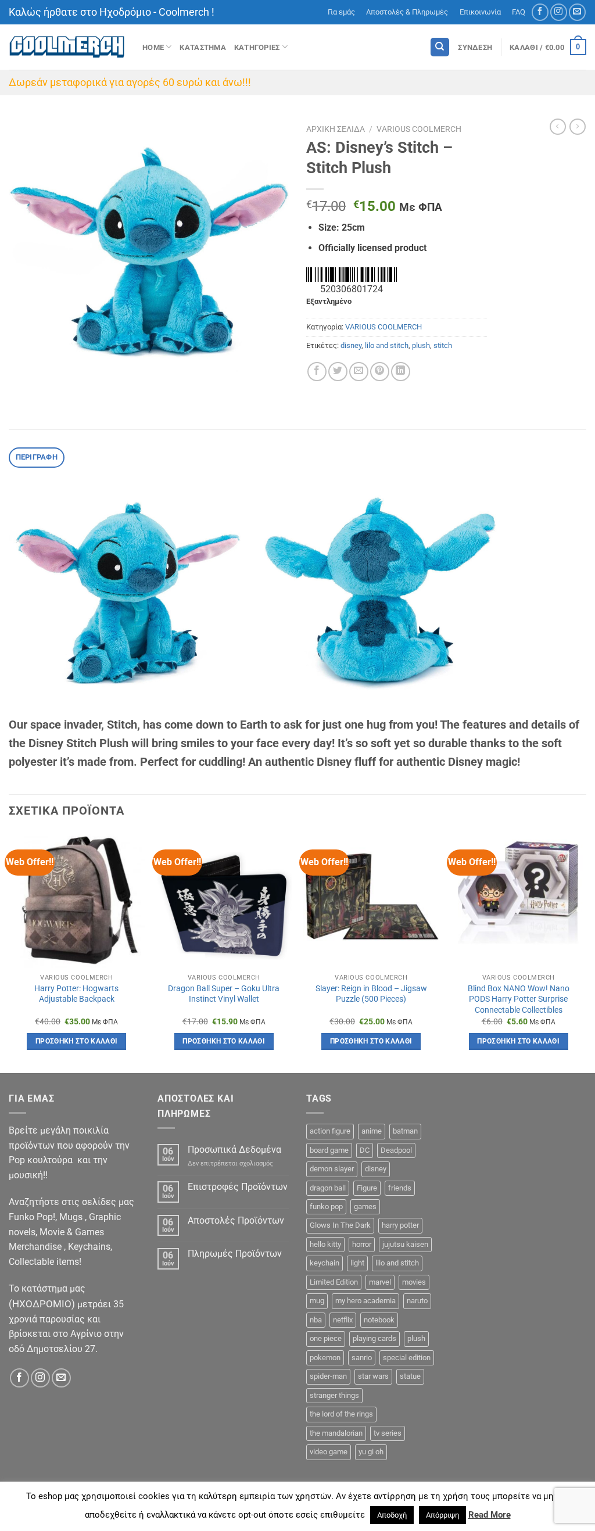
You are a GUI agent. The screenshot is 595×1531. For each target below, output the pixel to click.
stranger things (334, 1395)
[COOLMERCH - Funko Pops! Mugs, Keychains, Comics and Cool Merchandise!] (67, 47)
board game (329, 1150)
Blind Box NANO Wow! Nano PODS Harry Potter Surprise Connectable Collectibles (518, 999)
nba (316, 1319)
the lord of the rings (341, 1414)
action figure (330, 1131)
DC (365, 1150)
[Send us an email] (577, 11)
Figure (367, 1188)
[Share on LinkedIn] (400, 371)
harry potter (400, 1225)
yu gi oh (371, 1451)
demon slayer (332, 1168)
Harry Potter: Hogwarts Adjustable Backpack (76, 994)
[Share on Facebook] (317, 371)
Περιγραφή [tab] (37, 457)
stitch (442, 345)
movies (414, 1282)
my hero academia (365, 1300)
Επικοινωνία (480, 12)
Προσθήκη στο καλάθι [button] (76, 1041)
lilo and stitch (386, 345)
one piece (326, 1338)
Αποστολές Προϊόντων (236, 1220)
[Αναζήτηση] (440, 47)
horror (361, 1244)
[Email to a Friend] (358, 371)
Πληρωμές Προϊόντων (235, 1253)
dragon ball (328, 1188)
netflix (343, 1319)
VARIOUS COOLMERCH (419, 129)
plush (421, 345)
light (357, 1262)
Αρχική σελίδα (335, 129)
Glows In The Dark (340, 1225)
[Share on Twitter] (337, 371)
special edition (407, 1357)
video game (328, 1451)
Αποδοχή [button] (392, 1515)
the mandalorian (336, 1433)
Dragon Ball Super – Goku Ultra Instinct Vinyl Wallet (223, 994)
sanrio (362, 1357)
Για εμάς (341, 12)
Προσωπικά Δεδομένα (234, 1149)
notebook (379, 1319)
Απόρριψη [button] (442, 1515)
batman (405, 1131)
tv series (388, 1433)
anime (371, 1131)
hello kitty (325, 1244)
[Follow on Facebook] (540, 11)
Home (153, 47)
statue (410, 1376)
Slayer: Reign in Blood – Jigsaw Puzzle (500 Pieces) (371, 994)
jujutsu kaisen (405, 1244)
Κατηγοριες (257, 47)
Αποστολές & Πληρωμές (407, 12)
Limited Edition (334, 1282)
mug (317, 1300)
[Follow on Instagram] (558, 11)
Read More (489, 1515)
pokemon (325, 1357)
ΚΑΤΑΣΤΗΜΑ (202, 47)
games (365, 1206)
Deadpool (396, 1150)
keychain (324, 1262)
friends (399, 1188)
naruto (417, 1300)
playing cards (374, 1338)
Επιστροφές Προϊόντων (238, 1186)
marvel (380, 1282)
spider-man (328, 1376)
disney (350, 345)
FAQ (518, 12)
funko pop (326, 1206)
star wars (373, 1376)
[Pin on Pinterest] (379, 371)
